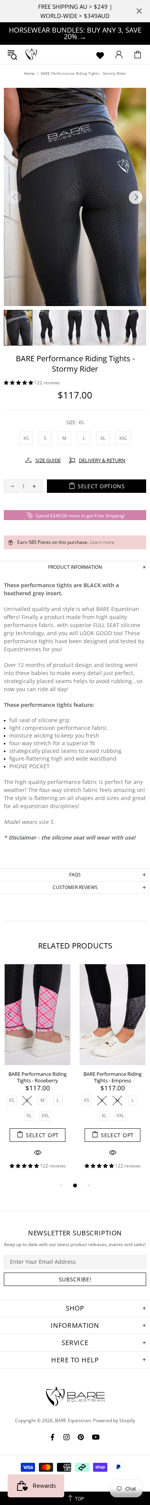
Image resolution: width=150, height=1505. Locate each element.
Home (29, 73)
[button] (19, 382)
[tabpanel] (37, 1072)
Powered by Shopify (114, 1421)
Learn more (102, 542)
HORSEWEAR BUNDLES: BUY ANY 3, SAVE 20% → (75, 33)
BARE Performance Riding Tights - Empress (112, 1077)
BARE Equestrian (31, 54)
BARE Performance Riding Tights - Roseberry (37, 1077)
